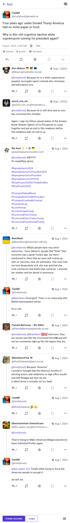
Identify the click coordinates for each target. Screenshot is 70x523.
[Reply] (7, 59)
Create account (14, 518)
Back (10, 4)
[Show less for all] (65, 4)
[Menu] (64, 518)
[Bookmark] (49, 59)
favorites (35, 51)
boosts (8, 51)
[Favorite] (35, 59)
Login (32, 518)
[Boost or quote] (21, 59)
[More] (63, 60)
